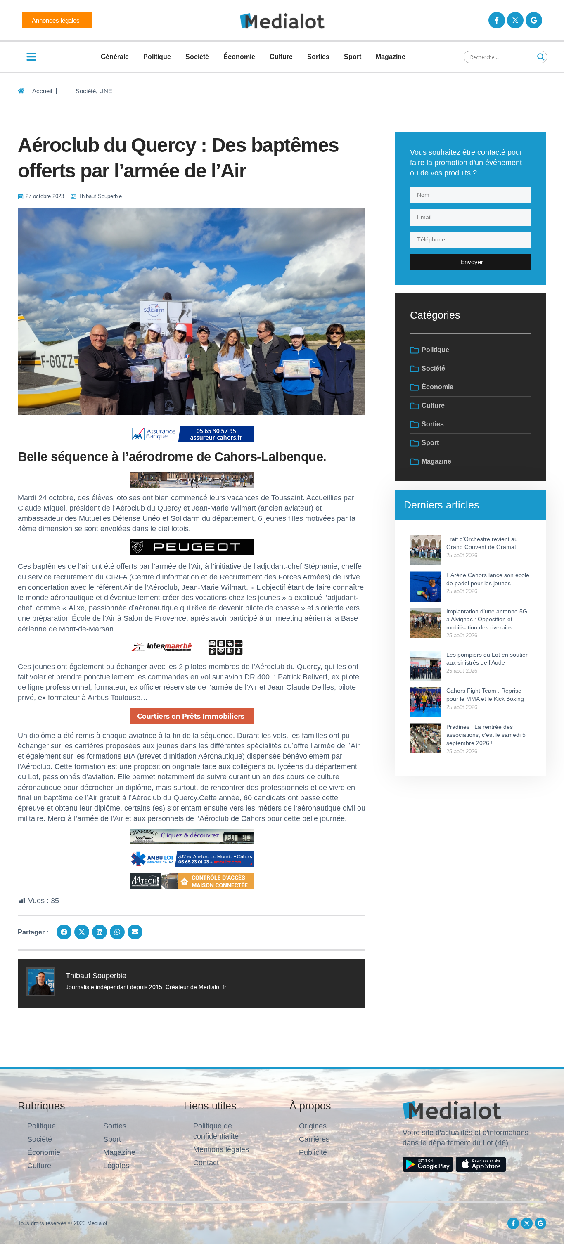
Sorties (318, 56)
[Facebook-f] (496, 20)
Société (197, 56)
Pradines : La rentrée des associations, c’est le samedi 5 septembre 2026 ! (486, 735)
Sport (352, 56)
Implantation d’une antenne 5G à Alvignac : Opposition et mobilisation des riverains (486, 619)
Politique (157, 56)
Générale (115, 56)
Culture (281, 56)
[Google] (534, 20)
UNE (105, 91)
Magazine (390, 56)
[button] (64, 932)
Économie (239, 56)
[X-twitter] (515, 20)
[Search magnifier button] (541, 57)
